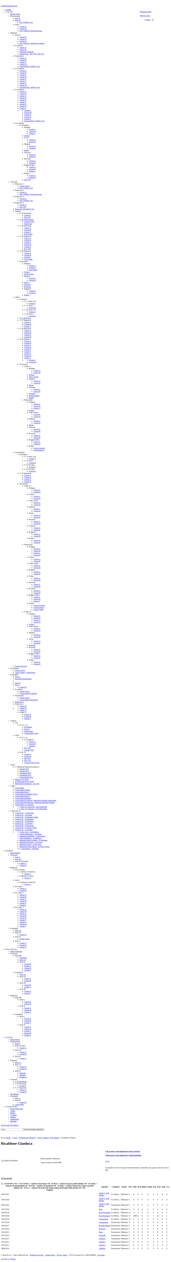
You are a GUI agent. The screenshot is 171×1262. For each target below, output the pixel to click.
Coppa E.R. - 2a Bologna (24, 821)
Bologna (23, 1073)
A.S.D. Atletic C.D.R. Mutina (48, 1138)
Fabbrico (102, 1239)
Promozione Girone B (27, 1138)
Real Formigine (104, 1213)
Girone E (23, 41)
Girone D (23, 39)
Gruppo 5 (32, 467)
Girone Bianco (39, 450)
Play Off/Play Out (26, 22)
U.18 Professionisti (27, 220)
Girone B (23, 29)
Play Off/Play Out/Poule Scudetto (32, 43)
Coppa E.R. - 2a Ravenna (24, 826)
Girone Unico (25, 186)
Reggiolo (102, 1235)
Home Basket (15, 853)
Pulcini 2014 (24, 771)
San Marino (14, 1094)
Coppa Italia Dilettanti (23, 798)
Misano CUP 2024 (22, 779)
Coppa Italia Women (22, 790)
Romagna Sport (145, 12)
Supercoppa (28, 731)
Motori (12, 1113)
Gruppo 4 (32, 471)
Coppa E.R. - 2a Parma (23, 815)
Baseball (13, 1121)
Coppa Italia (19, 788)
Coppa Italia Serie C (22, 792)
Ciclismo (13, 1115)
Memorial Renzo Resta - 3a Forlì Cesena (34, 847)
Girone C (23, 62)
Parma (26, 150)
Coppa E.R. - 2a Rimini (23, 830)
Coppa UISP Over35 (32, 763)
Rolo (100, 1209)
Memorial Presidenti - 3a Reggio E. (32, 836)
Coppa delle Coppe (31, 733)
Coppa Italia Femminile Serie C (26, 794)
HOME (8, 10)
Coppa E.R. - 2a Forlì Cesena (26, 828)
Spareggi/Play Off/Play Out (30, 66)
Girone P (27, 119)
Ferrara (26, 136)
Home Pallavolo (16, 951)
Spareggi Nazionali (27, 52)
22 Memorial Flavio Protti (24, 782)
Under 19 (23, 708)
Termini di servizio (36, 1255)
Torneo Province (21, 666)
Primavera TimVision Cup (24, 209)
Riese (101, 1232)
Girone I (23, 108)
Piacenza (27, 285)
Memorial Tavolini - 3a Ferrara (31, 842)
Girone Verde (38, 610)
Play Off (27, 180)
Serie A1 (18, 930)
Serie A (17, 18)
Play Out (27, 761)
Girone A (23, 27)
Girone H (23, 85)
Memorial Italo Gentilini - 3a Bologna (33, 840)
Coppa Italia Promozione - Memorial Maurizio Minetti (35, 803)
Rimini (26, 295)
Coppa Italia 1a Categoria (24, 805)
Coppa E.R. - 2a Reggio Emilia (26, 817)
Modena (23, 1075)
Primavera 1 (19, 702)
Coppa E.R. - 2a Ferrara (24, 824)
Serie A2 (18, 859)
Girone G (23, 83)
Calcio (15, 1138)
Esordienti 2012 (25, 775)
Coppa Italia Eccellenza (28, 693)
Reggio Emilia (34, 396)
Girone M (27, 113)
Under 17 (23, 710)
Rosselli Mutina (104, 1226)
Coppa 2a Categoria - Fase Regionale (33, 807)
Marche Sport (145, 16)
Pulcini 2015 (24, 769)
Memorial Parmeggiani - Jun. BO (27, 784)
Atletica (13, 1117)
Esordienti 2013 (25, 773)
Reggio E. (23, 1077)
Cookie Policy (50, 1255)
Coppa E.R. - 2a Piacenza (24, 813)
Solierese (102, 1229)
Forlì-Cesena (29, 274)
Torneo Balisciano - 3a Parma (30, 834)
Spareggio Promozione (23, 679)
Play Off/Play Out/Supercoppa (31, 31)
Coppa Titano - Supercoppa (25, 673)
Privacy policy (62, 1255)
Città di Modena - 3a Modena (30, 838)
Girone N (27, 115)
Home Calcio (15, 14)
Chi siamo (101, 1255)
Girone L (27, 110)
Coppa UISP (29, 750)
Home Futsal (15, 1040)
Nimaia (12, 1259)
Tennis (12, 1111)
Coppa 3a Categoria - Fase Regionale (33, 809)
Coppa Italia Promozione (29, 700)
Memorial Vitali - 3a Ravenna (30, 844)
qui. (106, 1170)
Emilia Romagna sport (9, 6)
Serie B (17, 20)
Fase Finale (28, 234)
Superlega (23, 958)
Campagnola (103, 1219)
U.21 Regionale (21, 1081)
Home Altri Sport (16, 1109)
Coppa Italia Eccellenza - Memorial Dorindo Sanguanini (35, 800)
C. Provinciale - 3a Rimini (29, 849)
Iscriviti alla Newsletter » (10, 1125)
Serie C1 (18, 1063)
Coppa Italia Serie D (22, 796)
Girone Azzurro (39, 448)
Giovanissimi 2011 (26, 777)
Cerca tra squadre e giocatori (33, 1129)
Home (8, 1138)
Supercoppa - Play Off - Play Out (32, 54)
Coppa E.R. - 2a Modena (24, 819)
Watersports (14, 1119)
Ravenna (27, 287)
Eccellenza (28, 727)
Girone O (27, 117)
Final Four (28, 224)
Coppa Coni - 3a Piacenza (29, 832)
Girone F (23, 81)
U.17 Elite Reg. (25, 318)
